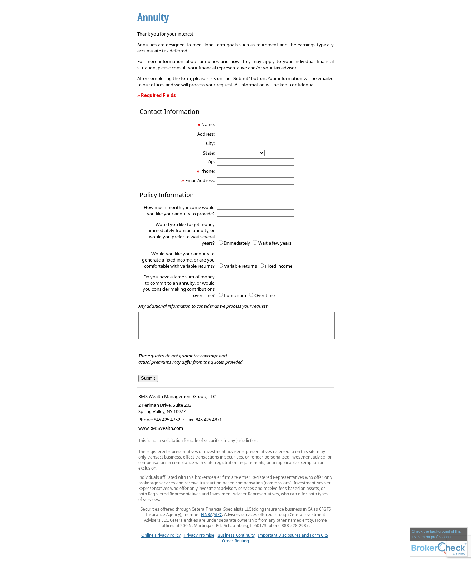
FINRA (206, 514)
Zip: (211, 161)
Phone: (207, 171)
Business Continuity (236, 535)
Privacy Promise (199, 535)
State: (209, 153)
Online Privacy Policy (161, 535)
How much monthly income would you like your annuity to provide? (179, 210)
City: (210, 143)
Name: (208, 124)
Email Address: (200, 180)
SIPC (218, 514)
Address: (206, 134)
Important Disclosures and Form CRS (293, 535)
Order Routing (235, 540)
